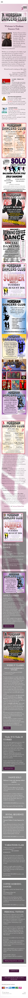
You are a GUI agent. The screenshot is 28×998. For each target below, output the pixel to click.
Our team (10, 62)
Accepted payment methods (8, 984)
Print (4, 992)
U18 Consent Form (9, 768)
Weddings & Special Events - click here (13, 960)
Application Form (9, 626)
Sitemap (7, 992)
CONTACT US (14, 970)
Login (25, 992)
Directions (7, 727)
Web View (24, 993)
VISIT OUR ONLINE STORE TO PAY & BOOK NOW (14, 978)
